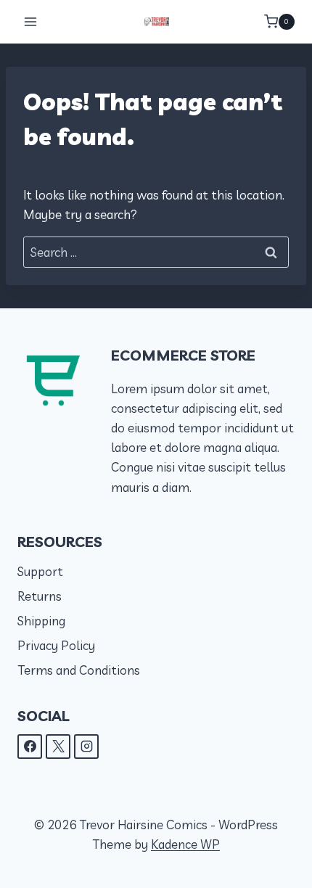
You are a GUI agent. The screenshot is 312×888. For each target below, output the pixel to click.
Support (40, 571)
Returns (39, 596)
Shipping (41, 620)
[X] (58, 746)
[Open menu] (30, 21)
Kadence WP (185, 844)
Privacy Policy (56, 645)
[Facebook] (29, 746)
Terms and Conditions (78, 670)
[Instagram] (86, 746)
